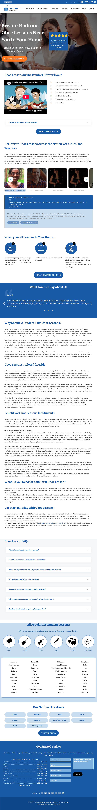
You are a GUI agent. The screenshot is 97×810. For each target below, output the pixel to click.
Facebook (42, 793)
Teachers (65, 9)
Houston (15, 720)
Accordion (14, 662)
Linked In (49, 793)
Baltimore (37, 714)
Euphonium (35, 668)
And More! (88, 650)
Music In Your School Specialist (61, 668)
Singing (85, 665)
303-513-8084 (42, 769)
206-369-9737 (42, 780)
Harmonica (35, 683)
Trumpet (11, 204)
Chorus (13, 689)
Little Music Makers (35, 689)
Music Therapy (61, 677)
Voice (56, 650)
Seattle (16, 207)
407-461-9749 (42, 778)
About (84, 9)
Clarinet (34, 202)
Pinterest (56, 793)
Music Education (61, 665)
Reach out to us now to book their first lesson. (52, 523)
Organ (61, 683)
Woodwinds (85, 692)
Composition (35, 662)
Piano (69, 202)
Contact (91, 9)
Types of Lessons (41, 9)
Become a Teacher (44, 804)
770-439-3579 (42, 762)
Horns (35, 686)
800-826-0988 (87, 2)
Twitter (45, 793)
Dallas (60, 714)
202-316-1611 (42, 764)
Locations (55, 9)
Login (8, 2)
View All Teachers (29, 223)
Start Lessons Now (48, 131)
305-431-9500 (42, 776)
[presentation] (5, 303)
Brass (14, 683)
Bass (19, 202)
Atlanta (15, 714)
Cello (30, 202)
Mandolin (35, 692)
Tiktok (59, 793)
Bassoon (25, 202)
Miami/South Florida (59, 720)
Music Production (61, 671)
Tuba (84, 677)
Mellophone (61, 662)
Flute (39, 202)
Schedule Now (48, 733)
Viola (16, 204)
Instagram (63, 793)
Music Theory (61, 674)
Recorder (61, 692)
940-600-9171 (42, 766)
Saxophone (75, 202)
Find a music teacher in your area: (25, 759)
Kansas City (37, 720)
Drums (72, 650)
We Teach (29, 9)
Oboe (57, 202)
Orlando (81, 720)
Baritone (14, 671)
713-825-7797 (42, 771)
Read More (13, 223)
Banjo (14, 668)
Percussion (63, 202)
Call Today (48, 275)
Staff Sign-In (55, 804)
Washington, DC (37, 726)
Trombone (83, 202)
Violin (21, 204)
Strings (85, 668)
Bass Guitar (14, 677)
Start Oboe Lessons (14, 59)
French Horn (46, 202)
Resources (74, 9)
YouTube (52, 793)
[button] (44, 311)
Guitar (53, 202)
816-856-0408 (42, 773)
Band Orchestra (14, 665)
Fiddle (35, 671)
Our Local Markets (25, 785)
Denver (82, 714)
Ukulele (84, 680)
